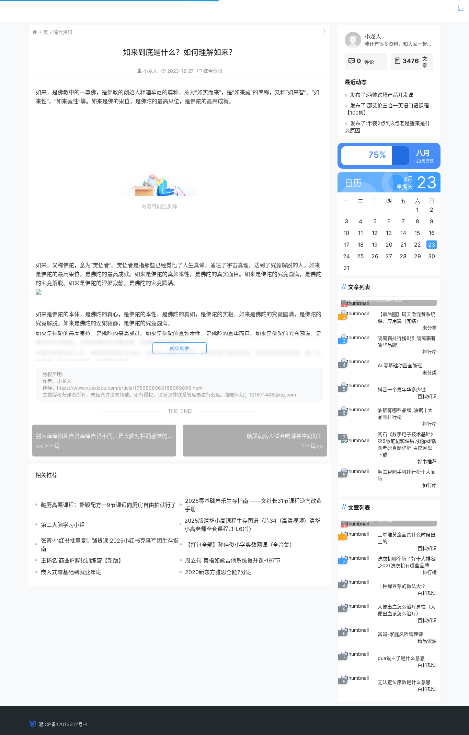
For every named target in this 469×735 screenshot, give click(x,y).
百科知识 (427, 396)
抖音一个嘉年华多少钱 (402, 389)
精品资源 (427, 641)
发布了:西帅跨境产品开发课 (381, 95)
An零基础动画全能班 (400, 365)
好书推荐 (427, 461)
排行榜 (429, 352)
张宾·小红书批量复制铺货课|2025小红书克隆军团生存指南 (110, 544)
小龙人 (150, 71)
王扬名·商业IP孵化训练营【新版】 (82, 560)
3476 (411, 60)
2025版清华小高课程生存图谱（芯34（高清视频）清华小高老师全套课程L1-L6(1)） (252, 524)
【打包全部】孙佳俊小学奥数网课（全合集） (240, 544)
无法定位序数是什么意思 (404, 682)
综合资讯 (62, 32)
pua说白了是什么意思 (401, 658)
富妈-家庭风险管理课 (400, 634)
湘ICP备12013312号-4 (63, 724)
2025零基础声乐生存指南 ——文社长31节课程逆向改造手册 (253, 504)
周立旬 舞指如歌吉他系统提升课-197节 (233, 560)
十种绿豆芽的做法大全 (402, 586)
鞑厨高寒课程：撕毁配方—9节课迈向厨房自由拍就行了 (108, 504)
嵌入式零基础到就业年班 (71, 572)
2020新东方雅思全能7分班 (218, 572)
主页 (43, 32)
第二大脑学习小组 (63, 524)
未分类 (429, 328)
